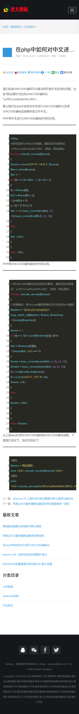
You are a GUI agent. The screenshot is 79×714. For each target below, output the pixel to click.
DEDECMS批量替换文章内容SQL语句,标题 (27, 563)
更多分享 (67, 72)
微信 (57, 72)
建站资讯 (16, 26)
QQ (23, 650)
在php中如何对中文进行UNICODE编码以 (26, 545)
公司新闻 (8, 586)
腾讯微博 (35, 72)
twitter (56, 650)
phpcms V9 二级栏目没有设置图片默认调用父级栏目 (43, 498)
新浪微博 (22, 72)
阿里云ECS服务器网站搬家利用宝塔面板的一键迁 (41, 503)
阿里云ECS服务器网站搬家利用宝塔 (23, 535)
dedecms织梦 (11, 596)
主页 (5, 26)
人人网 (47, 72)
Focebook (45, 650)
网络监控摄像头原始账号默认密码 (22, 526)
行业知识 (29, 26)
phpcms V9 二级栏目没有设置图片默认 (25, 554)
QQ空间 (10, 72)
